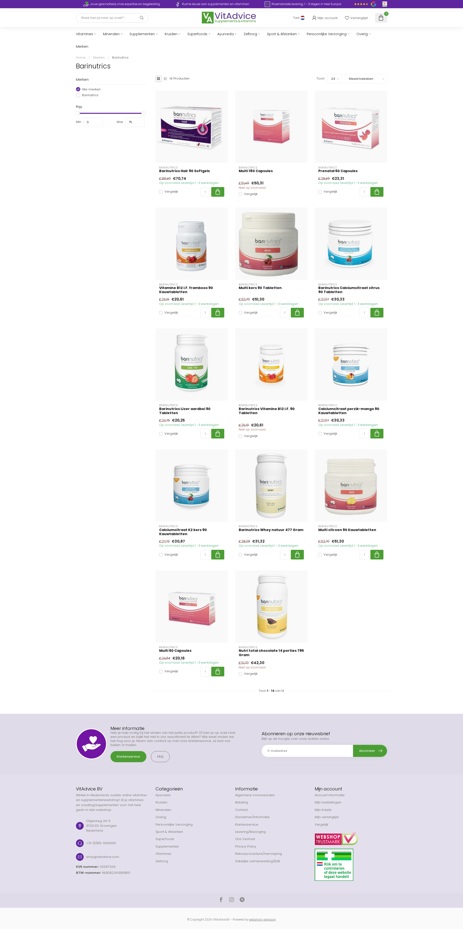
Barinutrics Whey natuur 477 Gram (271, 530)
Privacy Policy (245, 846)
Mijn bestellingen (328, 802)
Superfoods (197, 34)
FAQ (160, 756)
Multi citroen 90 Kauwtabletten (347, 530)
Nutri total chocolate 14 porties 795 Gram (271, 653)
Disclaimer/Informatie (252, 817)
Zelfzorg (250, 34)
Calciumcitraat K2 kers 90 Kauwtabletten (183, 532)
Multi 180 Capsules (256, 171)
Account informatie (330, 795)
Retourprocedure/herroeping (258, 853)
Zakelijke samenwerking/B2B (257, 861)
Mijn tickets (323, 810)
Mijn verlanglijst (327, 817)
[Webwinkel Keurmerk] (351, 836)
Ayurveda (225, 34)
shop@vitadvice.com (102, 857)
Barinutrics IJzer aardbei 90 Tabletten (185, 411)
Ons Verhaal (245, 839)
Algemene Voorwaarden (255, 795)
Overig (362, 34)
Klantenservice (128, 756)
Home (81, 57)
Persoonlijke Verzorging (327, 34)
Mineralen (111, 34)
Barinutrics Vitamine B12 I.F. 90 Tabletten (267, 411)
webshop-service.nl (262, 920)
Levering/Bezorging (250, 831)
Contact (241, 810)
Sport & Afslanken (282, 34)
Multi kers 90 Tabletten (260, 288)
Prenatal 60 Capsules (338, 171)
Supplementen (142, 34)
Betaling (241, 802)
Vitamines (84, 34)
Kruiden (171, 34)
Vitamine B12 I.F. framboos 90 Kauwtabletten (186, 290)
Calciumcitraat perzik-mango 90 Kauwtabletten (348, 411)
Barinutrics (120, 57)
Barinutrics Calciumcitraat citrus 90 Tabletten (349, 290)
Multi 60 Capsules (175, 651)
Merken (82, 46)
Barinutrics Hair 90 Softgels (184, 171)
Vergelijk (171, 191)
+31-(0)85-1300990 (101, 843)
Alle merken (91, 89)
